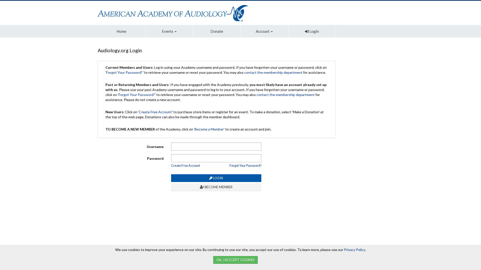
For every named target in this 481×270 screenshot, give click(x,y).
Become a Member (209, 129)
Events (168, 31)
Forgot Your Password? (124, 72)
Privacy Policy (354, 250)
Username (155, 146)
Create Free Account (155, 112)
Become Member (218, 187)
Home (121, 31)
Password (155, 158)
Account (263, 31)
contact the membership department (273, 72)
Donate (216, 31)
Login (314, 31)
